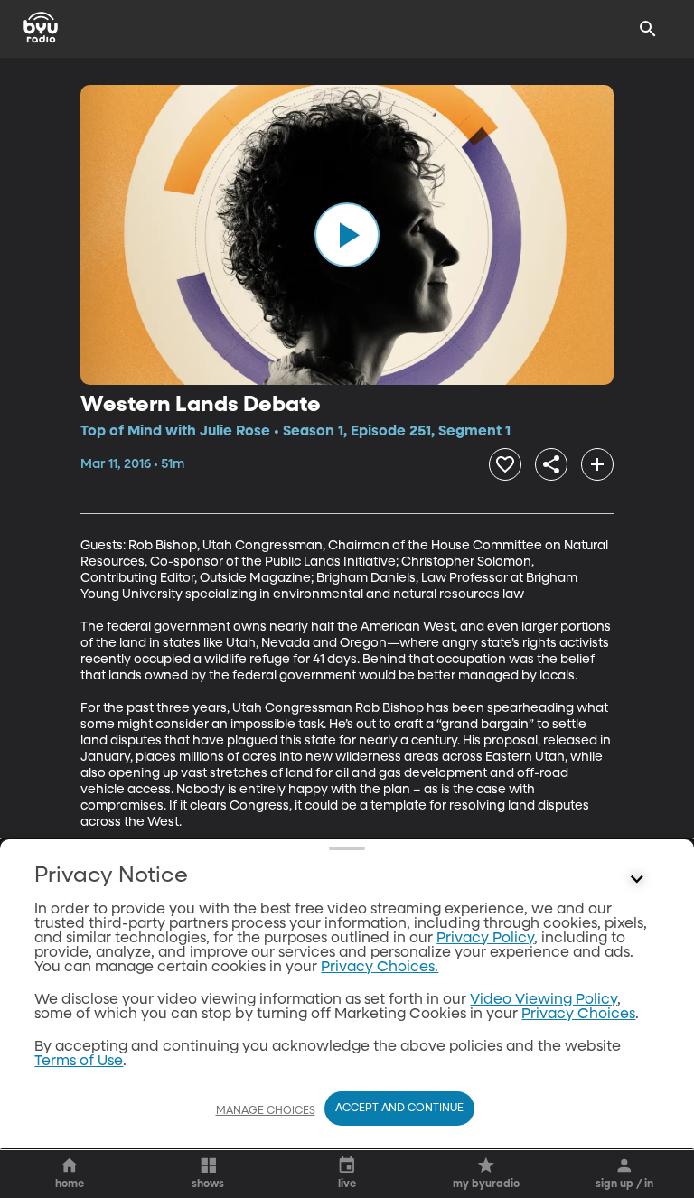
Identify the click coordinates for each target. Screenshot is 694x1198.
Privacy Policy (485, 938)
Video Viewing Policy (543, 1000)
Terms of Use (78, 1061)
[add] (597, 464)
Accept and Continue (399, 1108)
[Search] (648, 29)
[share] (551, 464)
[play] (347, 234)
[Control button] (637, 880)
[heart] (505, 464)
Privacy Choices (578, 1014)
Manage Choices (265, 1111)
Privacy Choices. (379, 967)
